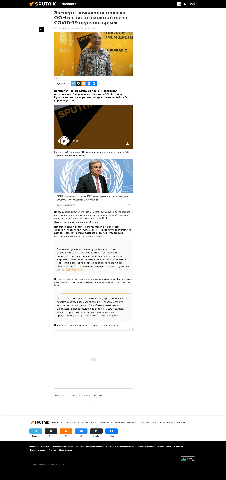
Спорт (154, 422)
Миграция (132, 422)
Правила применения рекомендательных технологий (160, 446)
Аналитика (181, 422)
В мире (94, 422)
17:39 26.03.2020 (61, 28)
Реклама (52, 450)
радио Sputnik (74, 269)
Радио (57, 396)
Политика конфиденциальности (89, 446)
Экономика (106, 422)
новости (71, 422)
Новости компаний (37, 450)
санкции (66, 396)
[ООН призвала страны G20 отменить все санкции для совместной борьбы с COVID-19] (93, 176)
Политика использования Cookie (120, 446)
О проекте (33, 446)
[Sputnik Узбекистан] (43, 7)
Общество (119, 422)
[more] (128, 204)
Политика (83, 422)
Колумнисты (166, 422)
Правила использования (62, 446)
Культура (144, 422)
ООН (74, 396)
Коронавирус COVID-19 (87, 396)
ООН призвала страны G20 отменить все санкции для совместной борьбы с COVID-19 (92, 197)
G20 (100, 396)
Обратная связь (65, 450)
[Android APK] (188, 459)
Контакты (45, 446)
